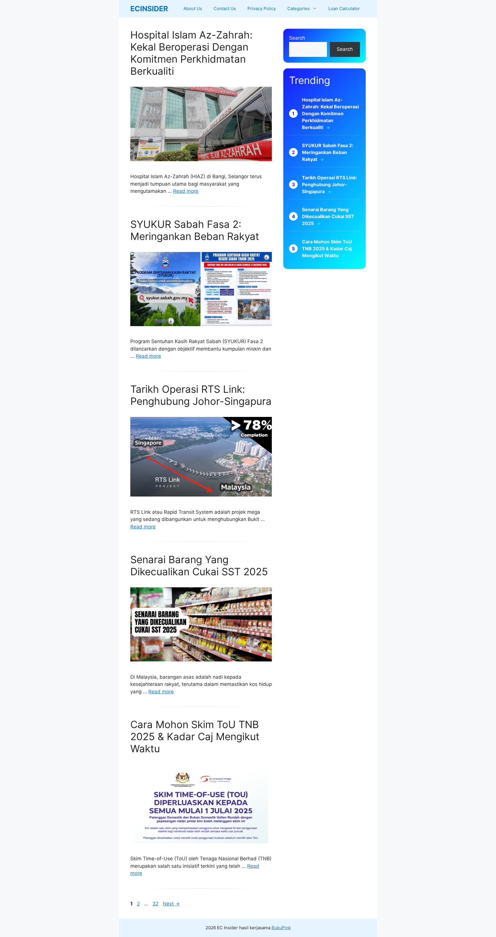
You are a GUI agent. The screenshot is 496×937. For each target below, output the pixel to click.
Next (171, 904)
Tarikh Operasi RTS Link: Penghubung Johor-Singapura (201, 395)
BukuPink (281, 927)
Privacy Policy (261, 8)
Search (297, 38)
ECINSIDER (149, 8)
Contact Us (225, 8)
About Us (192, 8)
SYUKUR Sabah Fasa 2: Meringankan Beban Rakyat (194, 230)
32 (156, 904)
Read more (185, 191)
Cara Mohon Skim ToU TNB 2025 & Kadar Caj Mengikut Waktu (194, 736)
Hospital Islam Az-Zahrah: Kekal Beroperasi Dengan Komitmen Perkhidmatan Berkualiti (191, 53)
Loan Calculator (344, 8)
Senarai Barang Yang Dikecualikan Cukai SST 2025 (199, 565)
